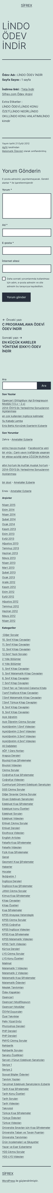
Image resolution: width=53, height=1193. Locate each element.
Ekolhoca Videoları (13, 832)
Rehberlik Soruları (12, 1050)
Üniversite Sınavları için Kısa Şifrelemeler (26, 1127)
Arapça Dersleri (11, 755)
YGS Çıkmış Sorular (13, 1151)
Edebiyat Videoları (13, 818)
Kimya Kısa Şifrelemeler (16, 895)
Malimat (7, 963)
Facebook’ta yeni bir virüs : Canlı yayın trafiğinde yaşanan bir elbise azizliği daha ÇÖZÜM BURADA (26, 452)
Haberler (7, 866)
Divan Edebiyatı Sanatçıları (18, 799)
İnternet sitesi (10, 260)
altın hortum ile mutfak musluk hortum (25, 465)
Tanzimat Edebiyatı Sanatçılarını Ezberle (26, 1084)
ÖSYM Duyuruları (12, 1011)
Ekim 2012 (8, 591)
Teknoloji (7, 1108)
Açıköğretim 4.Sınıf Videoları (19, 741)
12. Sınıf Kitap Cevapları (16, 649)
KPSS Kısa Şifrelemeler (15, 934)
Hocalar (6, 871)
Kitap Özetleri (10, 905)
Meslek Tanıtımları (13, 987)
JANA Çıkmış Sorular (14, 890)
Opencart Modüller (13, 1006)
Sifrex (26, 5)
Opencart (8, 997)
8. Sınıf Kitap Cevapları (15, 707)
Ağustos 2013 (10, 543)
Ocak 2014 (8, 524)
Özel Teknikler (10, 1016)
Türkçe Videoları (11, 1122)
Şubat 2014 (9, 519)
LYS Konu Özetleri (12, 958)
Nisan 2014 (9, 514)
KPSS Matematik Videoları (17, 939)
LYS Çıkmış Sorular (13, 953)
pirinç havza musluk (14, 448)
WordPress (8, 1180)
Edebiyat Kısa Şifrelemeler (17, 803)
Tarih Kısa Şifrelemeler (15, 1088)
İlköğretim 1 (9, 876)
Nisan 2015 (8, 504)
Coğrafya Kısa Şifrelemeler (18, 774)
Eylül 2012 (8, 596)
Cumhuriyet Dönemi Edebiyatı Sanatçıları (26, 784)
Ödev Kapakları (11, 992)
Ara (4, 379)
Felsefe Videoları (12, 847)
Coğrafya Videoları (13, 779)
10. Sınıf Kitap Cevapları (16, 639)
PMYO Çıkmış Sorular (14, 1040)
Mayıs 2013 (9, 558)
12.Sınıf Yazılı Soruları (14, 654)
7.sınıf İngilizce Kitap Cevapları (20, 692)
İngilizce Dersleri (12, 881)
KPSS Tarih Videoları (14, 944)
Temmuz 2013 (10, 548)
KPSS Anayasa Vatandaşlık (18, 914)
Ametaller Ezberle (22, 439)
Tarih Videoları (10, 1103)
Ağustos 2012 (10, 601)
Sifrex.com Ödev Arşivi (17, 94)
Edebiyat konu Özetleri (15, 808)
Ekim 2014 (8, 509)
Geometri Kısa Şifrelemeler (18, 861)
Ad (4, 224)
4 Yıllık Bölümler (11, 663)
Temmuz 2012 (10, 606)
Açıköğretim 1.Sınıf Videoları (18, 726)
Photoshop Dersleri (13, 1026)
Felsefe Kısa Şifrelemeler (16, 842)
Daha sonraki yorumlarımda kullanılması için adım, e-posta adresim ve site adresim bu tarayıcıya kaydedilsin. (28, 282)
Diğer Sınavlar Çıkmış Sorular (19, 794)
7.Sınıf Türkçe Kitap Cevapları (19, 702)
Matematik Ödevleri (12, 151)
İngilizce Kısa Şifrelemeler (17, 886)
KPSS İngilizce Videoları (16, 929)
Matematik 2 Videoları (15, 973)
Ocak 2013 (8, 577)
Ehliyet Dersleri (11, 828)
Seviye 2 (7, 1069)
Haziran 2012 (10, 611)
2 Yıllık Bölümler (11, 659)
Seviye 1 (7, 1064)
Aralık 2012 (8, 582)
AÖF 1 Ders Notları (13, 750)
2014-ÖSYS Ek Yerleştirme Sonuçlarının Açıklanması (25, 409)
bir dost (6, 482)
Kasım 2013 (9, 529)
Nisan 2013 (8, 562)
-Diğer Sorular (10, 634)
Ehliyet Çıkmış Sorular (15, 823)
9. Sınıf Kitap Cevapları (15, 712)
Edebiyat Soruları (12, 813)
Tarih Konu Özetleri (13, 1093)
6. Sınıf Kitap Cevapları (15, 678)
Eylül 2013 (8, 538)
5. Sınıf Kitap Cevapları (15, 668)
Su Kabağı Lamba (12, 420)
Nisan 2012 (8, 620)
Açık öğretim (9, 716)
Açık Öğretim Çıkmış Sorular (18, 721)
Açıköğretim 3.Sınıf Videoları (19, 736)
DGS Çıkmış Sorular (13, 789)
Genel (5, 857)
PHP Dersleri (9, 1030)
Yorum (7, 189)
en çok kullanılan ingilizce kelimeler (23, 416)
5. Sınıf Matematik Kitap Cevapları (22, 673)
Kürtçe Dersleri (11, 948)
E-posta (8, 242)
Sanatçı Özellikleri (12, 1055)
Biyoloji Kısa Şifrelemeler (16, 760)
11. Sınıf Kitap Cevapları (16, 644)
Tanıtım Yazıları (11, 1079)
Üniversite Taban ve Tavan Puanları (23, 1132)
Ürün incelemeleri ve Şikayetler (20, 1142)
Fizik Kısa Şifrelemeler (15, 852)
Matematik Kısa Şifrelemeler (18, 977)
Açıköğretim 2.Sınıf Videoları (19, 731)
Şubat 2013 (9, 572)
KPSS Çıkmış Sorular (14, 919)
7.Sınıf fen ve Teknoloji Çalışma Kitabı (24, 688)
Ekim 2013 (8, 533)
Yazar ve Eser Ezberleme (17, 1146)
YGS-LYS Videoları (13, 1156)
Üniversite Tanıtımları (14, 1137)
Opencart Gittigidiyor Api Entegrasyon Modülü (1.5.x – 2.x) (25, 402)
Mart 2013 (8, 567)
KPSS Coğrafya (11, 924)
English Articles (11, 837)
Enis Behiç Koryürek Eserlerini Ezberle (24, 425)
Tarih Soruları (10, 1098)
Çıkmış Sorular (10, 770)
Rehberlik (7, 1045)
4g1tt (5, 147)
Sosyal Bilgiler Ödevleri (15, 1074)
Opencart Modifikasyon (16, 1002)
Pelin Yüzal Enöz (12, 1021)
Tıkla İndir (27, 89)
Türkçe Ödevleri (11, 1117)
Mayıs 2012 (9, 615)
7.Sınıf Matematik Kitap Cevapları (22, 697)
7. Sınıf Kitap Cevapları (15, 683)
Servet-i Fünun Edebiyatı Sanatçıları (23, 1059)
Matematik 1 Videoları (15, 968)
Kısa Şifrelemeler (12, 910)
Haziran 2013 (10, 553)
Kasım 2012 (9, 586)
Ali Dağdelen (9, 745)
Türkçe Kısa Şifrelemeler (16, 1113)
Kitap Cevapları (11, 900)
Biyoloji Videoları (12, 765)
